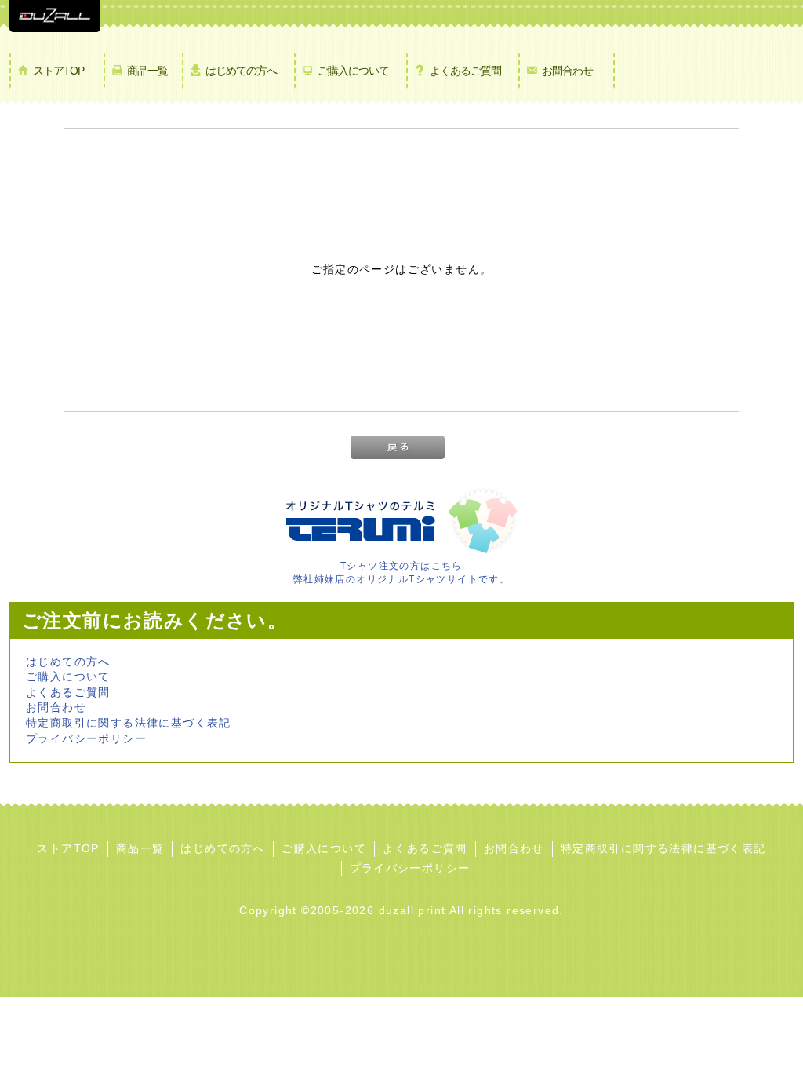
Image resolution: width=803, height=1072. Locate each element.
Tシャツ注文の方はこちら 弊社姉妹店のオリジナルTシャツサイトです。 (401, 572)
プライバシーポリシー (86, 738)
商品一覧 (147, 70)
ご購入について (353, 70)
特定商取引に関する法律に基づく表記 (128, 722)
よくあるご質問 (465, 70)
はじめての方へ (241, 70)
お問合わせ (567, 70)
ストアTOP (58, 70)
